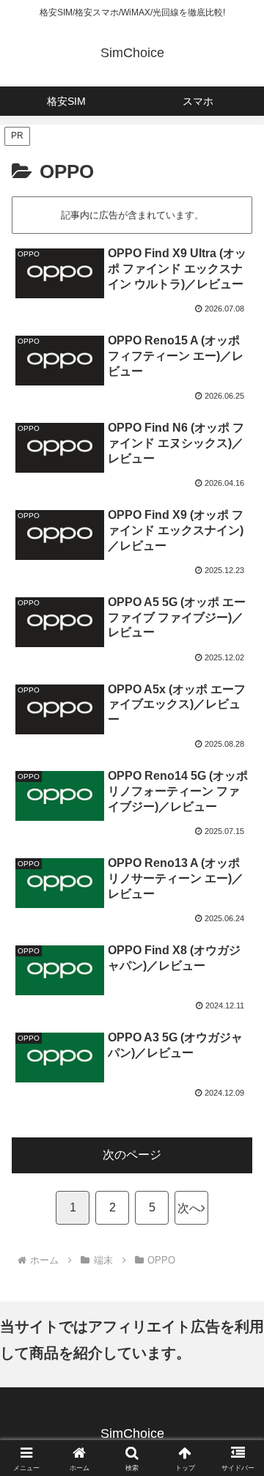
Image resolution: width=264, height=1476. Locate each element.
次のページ (132, 1154)
